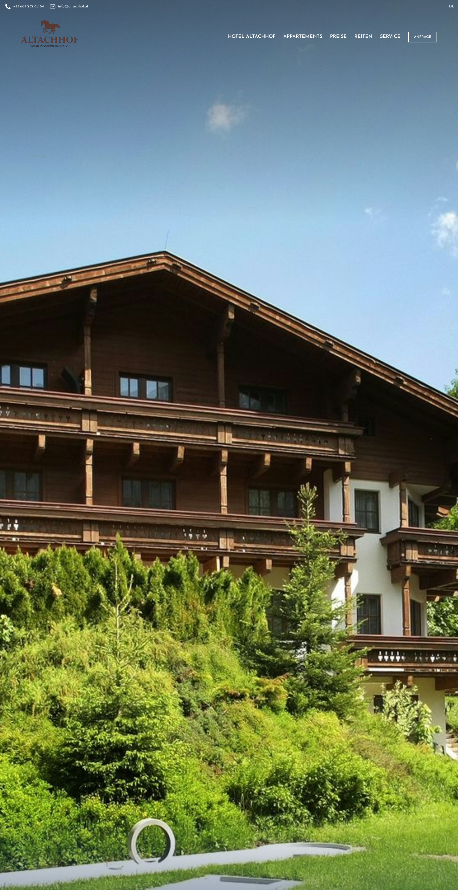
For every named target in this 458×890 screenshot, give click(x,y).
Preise (338, 36)
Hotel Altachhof (252, 36)
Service (390, 36)
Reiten (363, 36)
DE (451, 6)
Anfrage (422, 37)
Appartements (302, 36)
